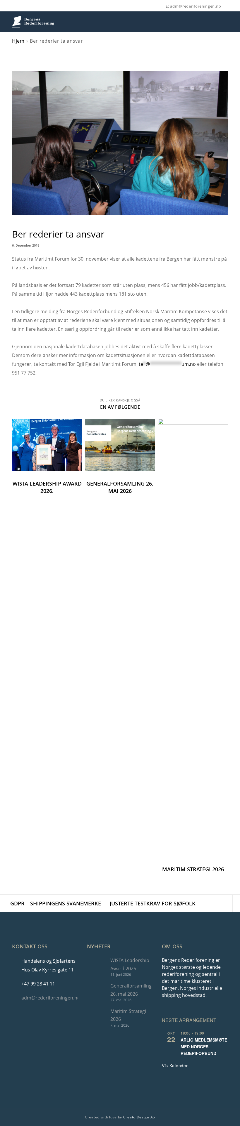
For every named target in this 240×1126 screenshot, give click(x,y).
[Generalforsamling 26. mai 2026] (95, 992)
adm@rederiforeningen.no (50, 998)
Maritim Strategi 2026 (128, 1015)
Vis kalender (175, 1065)
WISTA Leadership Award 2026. (129, 964)
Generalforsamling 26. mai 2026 (131, 990)
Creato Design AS (139, 1117)
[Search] (228, 6)
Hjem (18, 41)
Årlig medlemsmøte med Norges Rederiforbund (204, 1046)
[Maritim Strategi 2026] (95, 1017)
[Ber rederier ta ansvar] (208, 903)
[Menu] (222, 21)
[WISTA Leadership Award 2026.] (95, 967)
